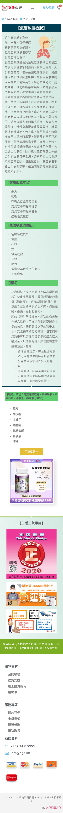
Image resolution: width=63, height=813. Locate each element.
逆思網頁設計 (53, 807)
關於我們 (14, 712)
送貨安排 (14, 680)
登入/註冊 (48, 7)
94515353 (24, 644)
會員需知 (14, 718)
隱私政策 (14, 730)
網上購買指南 (17, 686)
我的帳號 (14, 674)
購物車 (12, 692)
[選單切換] (32, 7)
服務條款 (14, 724)
